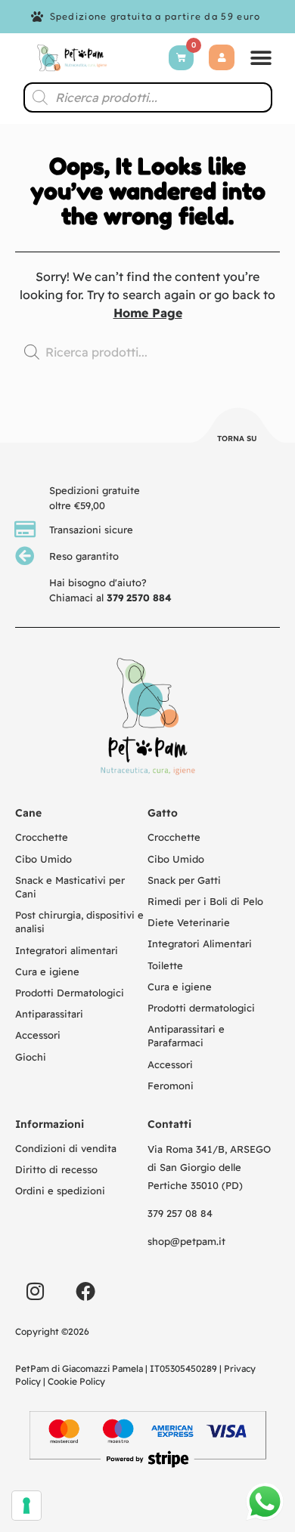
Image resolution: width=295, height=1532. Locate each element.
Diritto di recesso (56, 1169)
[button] (261, 58)
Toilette (165, 965)
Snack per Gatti (184, 880)
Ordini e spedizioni (60, 1191)
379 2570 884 (139, 597)
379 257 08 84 (180, 1213)
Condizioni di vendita (65, 1148)
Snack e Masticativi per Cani (70, 887)
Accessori (38, 1035)
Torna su (237, 438)
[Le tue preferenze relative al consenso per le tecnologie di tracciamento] (26, 1505)
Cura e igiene (47, 971)
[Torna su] (237, 427)
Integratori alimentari (66, 950)
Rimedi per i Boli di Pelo (205, 901)
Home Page (147, 312)
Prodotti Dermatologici (69, 993)
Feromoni (171, 1086)
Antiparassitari (49, 1014)
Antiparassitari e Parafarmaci (186, 1036)
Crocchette (41, 837)
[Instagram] (34, 1291)
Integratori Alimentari (200, 943)
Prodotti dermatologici (201, 1008)
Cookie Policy (76, 1381)
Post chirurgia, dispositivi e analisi (79, 921)
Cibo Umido (43, 859)
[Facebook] (85, 1291)
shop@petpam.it (186, 1241)
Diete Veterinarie (189, 922)
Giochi (30, 1057)
